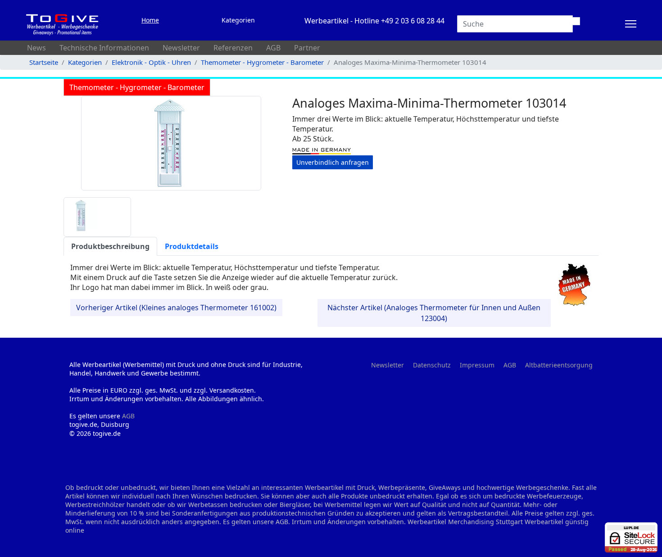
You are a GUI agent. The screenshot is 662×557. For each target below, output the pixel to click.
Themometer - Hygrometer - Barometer (136, 87)
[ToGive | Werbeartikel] (63, 24)
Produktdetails (191, 246)
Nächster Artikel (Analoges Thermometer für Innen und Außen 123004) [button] (433, 313)
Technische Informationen (104, 48)
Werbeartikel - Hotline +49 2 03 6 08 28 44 (374, 21)
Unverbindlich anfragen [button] (332, 162)
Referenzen (233, 48)
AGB (273, 48)
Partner (307, 48)
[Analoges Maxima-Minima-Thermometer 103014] (171, 143)
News (36, 48)
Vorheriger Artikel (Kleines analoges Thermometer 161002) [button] (176, 307)
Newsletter (181, 48)
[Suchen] (576, 21)
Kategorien (238, 20)
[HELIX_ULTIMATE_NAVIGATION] (630, 24)
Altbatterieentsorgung (559, 365)
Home (150, 20)
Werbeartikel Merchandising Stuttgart (465, 521)
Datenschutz (432, 365)
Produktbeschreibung (110, 246)
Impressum (477, 365)
